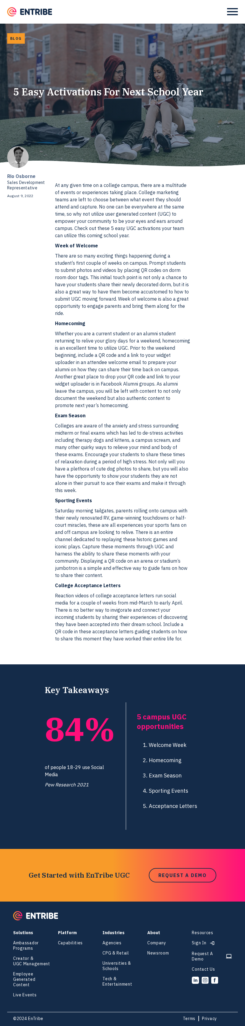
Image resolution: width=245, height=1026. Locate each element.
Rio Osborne (21, 176)
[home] (29, 11)
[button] (232, 11)
